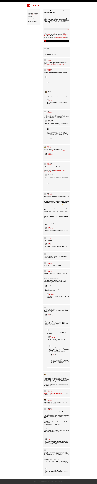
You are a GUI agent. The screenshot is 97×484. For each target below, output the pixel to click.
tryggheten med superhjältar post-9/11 (61, 35)
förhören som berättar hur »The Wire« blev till (52, 38)
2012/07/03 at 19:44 (50, 439)
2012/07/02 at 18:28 (49, 147)
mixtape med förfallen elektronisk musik (60, 37)
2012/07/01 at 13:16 (49, 238)
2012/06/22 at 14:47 (49, 450)
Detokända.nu (48, 163)
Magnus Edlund (49, 69)
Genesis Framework (48, 481)
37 (49, 40)
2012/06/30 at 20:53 (49, 271)
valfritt (35, 14)
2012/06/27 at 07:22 (53, 337)
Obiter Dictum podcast (64, 1)
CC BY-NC (61, 481)
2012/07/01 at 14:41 (49, 194)
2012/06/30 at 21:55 (49, 263)
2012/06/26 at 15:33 (49, 307)
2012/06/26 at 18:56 (50, 315)
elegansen (48, 146)
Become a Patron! (30, 22)
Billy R (49, 153)
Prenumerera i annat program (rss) (48, 25)
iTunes (32, 14)
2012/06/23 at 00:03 (49, 409)
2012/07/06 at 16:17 (49, 60)
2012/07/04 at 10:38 (51, 294)
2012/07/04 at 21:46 (50, 92)
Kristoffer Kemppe (49, 399)
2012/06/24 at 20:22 (49, 391)
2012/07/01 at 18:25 (49, 164)
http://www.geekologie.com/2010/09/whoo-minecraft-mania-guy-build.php (54, 64)
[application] (56, 29)
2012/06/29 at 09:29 (50, 468)
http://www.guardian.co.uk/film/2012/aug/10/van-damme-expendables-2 (53, 52)
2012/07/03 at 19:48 (50, 228)
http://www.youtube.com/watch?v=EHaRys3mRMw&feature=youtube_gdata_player (55, 393)
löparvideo (48, 34)
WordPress (52, 481)
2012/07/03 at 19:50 (50, 244)
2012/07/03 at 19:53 (55, 355)
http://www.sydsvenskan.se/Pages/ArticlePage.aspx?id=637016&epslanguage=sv (55, 150)
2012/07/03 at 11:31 (50, 121)
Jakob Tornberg (49, 59)
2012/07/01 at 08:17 (49, 254)
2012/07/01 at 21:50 (50, 175)
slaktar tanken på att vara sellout (51, 33)
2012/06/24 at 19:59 (49, 400)
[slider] (68, 29)
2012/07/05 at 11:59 (51, 100)
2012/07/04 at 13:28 (49, 70)
